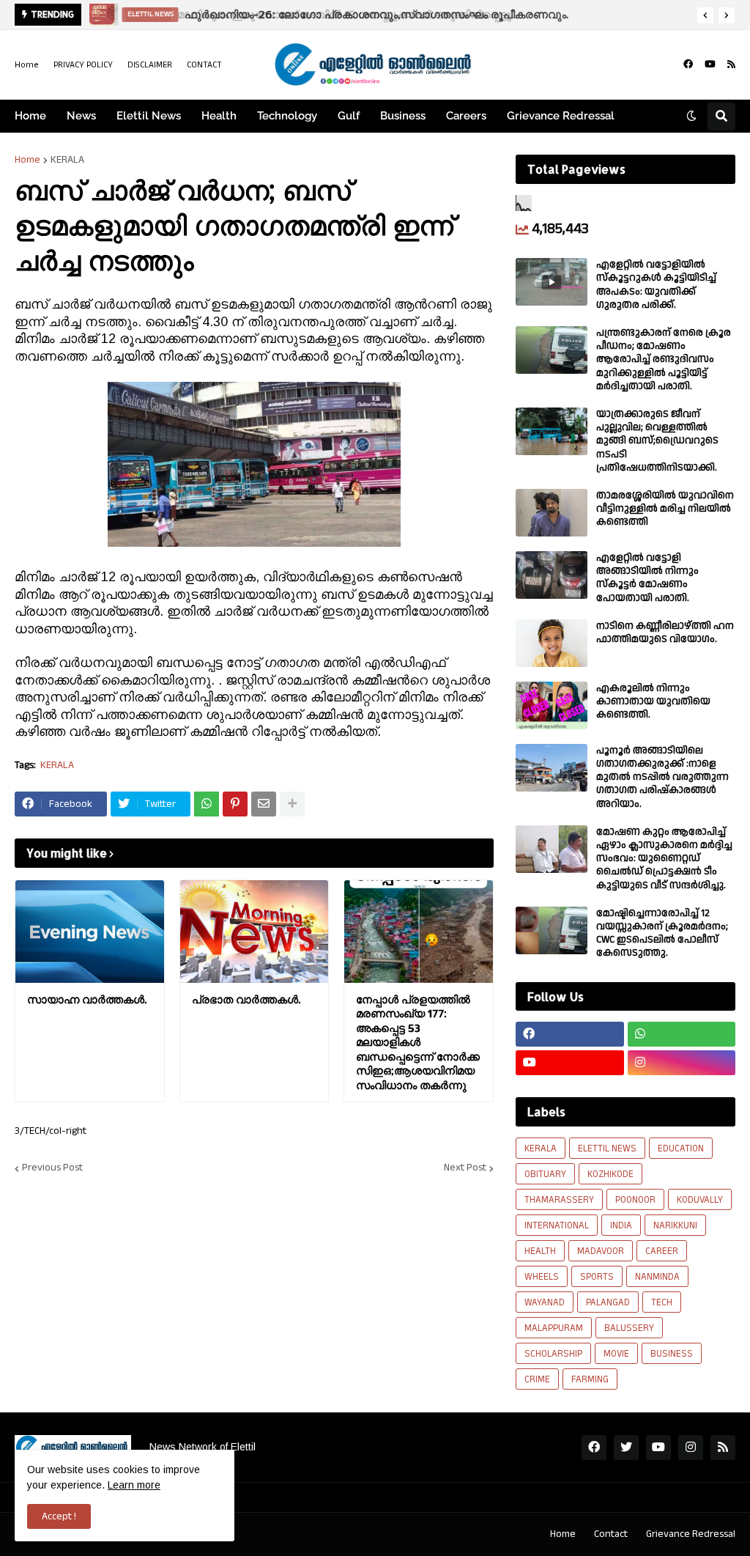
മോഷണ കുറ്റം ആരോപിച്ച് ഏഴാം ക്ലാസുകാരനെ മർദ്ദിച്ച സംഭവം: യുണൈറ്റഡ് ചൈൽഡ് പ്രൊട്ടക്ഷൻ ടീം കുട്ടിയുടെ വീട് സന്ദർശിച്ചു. (664, 858)
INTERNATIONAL (556, 1225)
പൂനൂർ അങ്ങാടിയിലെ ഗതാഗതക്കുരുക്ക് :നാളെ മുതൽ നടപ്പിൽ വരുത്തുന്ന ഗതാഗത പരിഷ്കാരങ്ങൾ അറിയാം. (662, 777)
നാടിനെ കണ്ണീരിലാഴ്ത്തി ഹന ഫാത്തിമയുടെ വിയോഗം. (665, 632)
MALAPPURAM (553, 1328)
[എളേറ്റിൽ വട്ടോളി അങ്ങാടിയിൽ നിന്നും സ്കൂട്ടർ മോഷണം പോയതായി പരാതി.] (551, 575)
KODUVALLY (700, 1199)
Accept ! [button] (59, 1516)
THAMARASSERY (559, 1199)
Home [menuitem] (30, 115)
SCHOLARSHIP (553, 1353)
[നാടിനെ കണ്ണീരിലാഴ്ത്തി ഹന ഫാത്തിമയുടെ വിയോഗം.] (551, 643)
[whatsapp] (682, 1034)
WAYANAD (544, 1302)
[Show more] (292, 804)
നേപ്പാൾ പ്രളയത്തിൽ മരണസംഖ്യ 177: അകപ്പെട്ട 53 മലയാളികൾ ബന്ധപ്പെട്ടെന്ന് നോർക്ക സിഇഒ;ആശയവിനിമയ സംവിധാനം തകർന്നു (418, 1042)
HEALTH (540, 1251)
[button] (705, 15)
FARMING (590, 1379)
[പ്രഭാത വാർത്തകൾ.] (254, 931)
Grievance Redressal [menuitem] (561, 115)
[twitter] (626, 1447)
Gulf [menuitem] (349, 115)
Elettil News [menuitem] (148, 115)
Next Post (465, 1168)
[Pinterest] (235, 804)
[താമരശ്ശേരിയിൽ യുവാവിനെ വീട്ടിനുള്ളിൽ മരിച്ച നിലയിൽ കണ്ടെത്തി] (551, 513)
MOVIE (616, 1353)
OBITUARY (545, 1174)
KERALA (67, 160)
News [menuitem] (81, 115)
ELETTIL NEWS (607, 1148)
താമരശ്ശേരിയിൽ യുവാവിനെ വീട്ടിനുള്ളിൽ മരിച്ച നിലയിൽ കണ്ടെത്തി (665, 509)
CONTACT (204, 65)
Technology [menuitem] (287, 115)
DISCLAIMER (149, 65)
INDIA (621, 1225)
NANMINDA (657, 1276)
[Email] (263, 804)
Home (27, 65)
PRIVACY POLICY (83, 65)
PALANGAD (608, 1302)
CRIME (537, 1379)
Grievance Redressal (690, 1534)
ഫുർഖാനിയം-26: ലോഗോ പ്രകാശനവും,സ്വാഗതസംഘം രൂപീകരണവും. (374, 14)
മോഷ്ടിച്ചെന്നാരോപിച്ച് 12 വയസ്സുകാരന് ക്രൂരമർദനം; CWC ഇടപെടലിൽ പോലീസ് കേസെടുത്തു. (662, 933)
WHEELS (541, 1276)
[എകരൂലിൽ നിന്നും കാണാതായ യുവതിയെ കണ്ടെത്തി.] (551, 705)
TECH (661, 1302)
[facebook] (688, 64)
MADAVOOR (600, 1251)
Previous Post (52, 1168)
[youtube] (710, 64)
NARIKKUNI (675, 1225)
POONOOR (635, 1199)
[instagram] (682, 1062)
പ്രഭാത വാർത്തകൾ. (246, 999)
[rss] (731, 64)
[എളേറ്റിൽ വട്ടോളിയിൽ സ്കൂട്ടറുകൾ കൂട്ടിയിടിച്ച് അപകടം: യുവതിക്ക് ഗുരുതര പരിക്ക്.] (551, 282)
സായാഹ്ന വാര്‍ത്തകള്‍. (86, 999)
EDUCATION (681, 1148)
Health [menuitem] (219, 115)
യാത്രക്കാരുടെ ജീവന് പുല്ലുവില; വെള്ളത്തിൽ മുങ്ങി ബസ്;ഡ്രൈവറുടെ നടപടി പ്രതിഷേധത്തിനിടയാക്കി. (657, 441)
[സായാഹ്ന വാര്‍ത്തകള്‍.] (89, 931)
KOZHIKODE (610, 1174)
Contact (611, 1534)
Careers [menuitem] (466, 115)
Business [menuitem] (403, 115)
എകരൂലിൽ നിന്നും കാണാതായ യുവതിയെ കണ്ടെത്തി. (653, 702)
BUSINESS (671, 1353)
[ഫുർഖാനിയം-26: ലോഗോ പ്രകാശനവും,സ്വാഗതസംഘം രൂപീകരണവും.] (100, 15)
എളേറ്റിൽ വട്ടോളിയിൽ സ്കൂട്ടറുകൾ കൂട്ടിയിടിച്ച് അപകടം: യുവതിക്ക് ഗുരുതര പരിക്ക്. (656, 284)
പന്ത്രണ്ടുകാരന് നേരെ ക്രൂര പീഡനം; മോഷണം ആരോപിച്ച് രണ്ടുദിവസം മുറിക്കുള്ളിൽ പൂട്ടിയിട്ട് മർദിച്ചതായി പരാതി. (663, 359)
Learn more (134, 1485)
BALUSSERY (629, 1328)
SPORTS (597, 1276)
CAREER (661, 1251)
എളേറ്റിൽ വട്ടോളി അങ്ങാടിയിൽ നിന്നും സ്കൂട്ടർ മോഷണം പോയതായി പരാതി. (647, 578)
